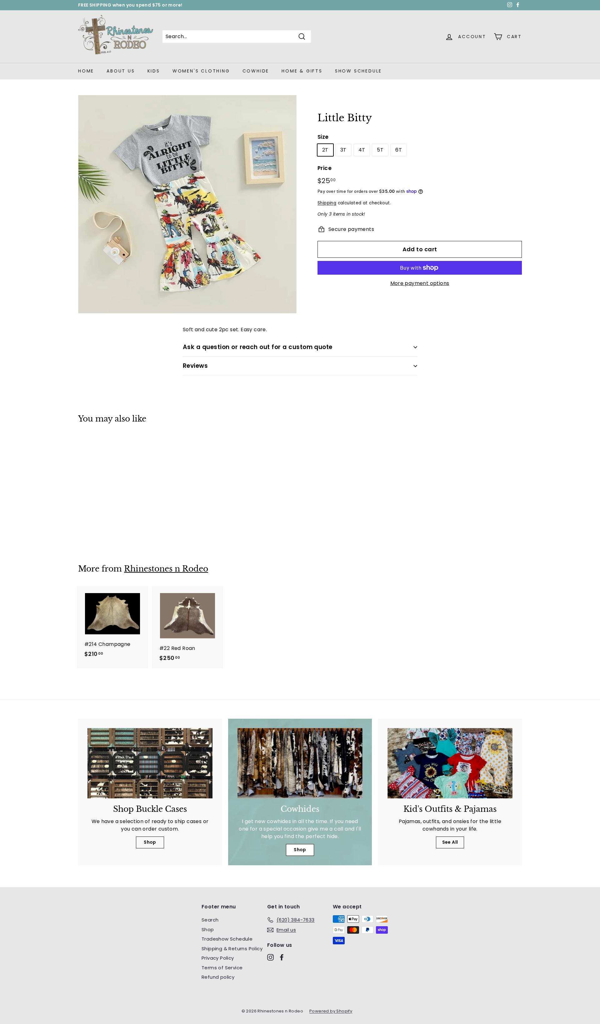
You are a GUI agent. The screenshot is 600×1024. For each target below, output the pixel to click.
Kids (154, 71)
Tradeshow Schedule (227, 939)
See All (450, 842)
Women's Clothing (201, 71)
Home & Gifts (302, 71)
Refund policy (218, 977)
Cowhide (255, 71)
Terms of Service (222, 967)
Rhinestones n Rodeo (166, 569)
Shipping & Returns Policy (232, 948)
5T (380, 149)
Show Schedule (358, 71)
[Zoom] (187, 204)
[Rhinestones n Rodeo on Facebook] (281, 957)
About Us (121, 71)
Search (210, 920)
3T (343, 149)
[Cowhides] (300, 763)
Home (86, 71)
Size (323, 137)
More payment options (419, 283)
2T (325, 149)
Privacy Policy (218, 958)
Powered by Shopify (330, 1011)
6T (398, 149)
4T (361, 149)
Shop (150, 842)
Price (325, 168)
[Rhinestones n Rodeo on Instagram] (270, 957)
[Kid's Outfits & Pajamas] (450, 763)
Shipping (327, 203)
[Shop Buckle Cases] (150, 763)
